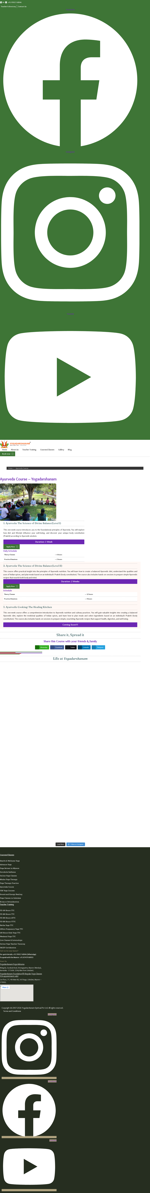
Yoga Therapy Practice (9, 883)
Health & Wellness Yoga (10, 861)
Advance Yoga (6, 864)
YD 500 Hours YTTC (8, 921)
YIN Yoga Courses (7, 890)
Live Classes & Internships (11, 940)
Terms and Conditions (12, 1011)
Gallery (61, 449)
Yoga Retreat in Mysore (9, 868)
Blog (70, 449)
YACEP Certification (8, 947)
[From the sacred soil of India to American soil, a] (127, 752)
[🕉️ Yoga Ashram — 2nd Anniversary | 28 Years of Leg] (13, 673)
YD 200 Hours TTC (7, 914)
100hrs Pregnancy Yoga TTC (11, 929)
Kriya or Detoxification (9, 902)
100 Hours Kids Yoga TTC (10, 933)
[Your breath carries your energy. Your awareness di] (42, 688)
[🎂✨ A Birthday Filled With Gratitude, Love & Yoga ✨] (98, 726)
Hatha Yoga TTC (6, 925)
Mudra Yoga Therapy (8, 879)
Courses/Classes (47, 449)
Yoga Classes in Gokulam (10, 898)
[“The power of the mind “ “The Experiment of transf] (70, 705)
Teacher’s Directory (8, 6)
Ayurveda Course (7, 887)
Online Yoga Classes (8, 876)
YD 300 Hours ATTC (7, 918)
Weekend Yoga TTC (8, 936)
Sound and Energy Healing (11, 894)
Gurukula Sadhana (8, 872)
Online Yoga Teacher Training (12, 944)
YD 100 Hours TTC (7, 910)
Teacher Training (29, 449)
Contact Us (22, 6)
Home (4, 449)
